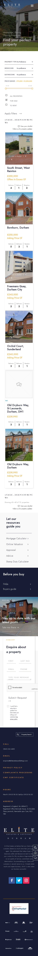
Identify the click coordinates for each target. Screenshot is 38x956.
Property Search (26, 734)
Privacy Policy (12, 767)
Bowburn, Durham (18, 227)
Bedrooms (9, 68)
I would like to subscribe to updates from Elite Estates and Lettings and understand (14, 712)
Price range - (18, 81)
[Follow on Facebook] (12, 880)
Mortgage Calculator (16, 538)
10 (28, 120)
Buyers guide (9, 589)
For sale (13, 101)
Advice (9, 555)
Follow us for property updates (22, 129)
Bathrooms (10, 75)
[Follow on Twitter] (19, 880)
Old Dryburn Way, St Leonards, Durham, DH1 (18, 408)
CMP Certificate (13, 777)
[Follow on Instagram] (26, 880)
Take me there (9, 627)
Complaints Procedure (18, 772)
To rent (13, 105)
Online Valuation (14, 544)
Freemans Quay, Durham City (16, 287)
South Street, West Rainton (18, 169)
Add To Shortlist (16, 156)
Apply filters (11, 113)
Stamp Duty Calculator (17, 561)
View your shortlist (26, 126)
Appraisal (11, 550)
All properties (15, 96)
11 (30, 120)
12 (5, 122)
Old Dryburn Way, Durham (18, 465)
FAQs (5, 584)
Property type (10, 62)
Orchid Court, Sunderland (15, 347)
